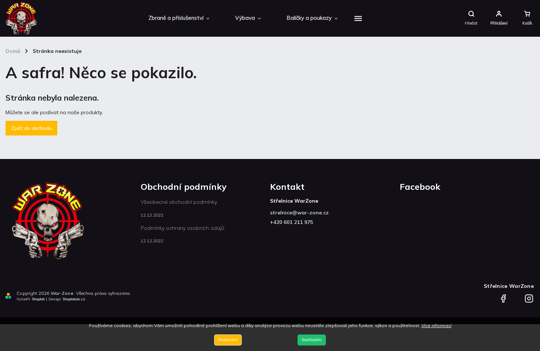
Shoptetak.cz (73, 299)
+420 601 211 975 (291, 222)
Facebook (503, 296)
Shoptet (38, 299)
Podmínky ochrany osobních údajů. (183, 228)
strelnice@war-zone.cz (299, 212)
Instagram (528, 296)
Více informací (436, 325)
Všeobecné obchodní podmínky (179, 202)
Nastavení (228, 340)
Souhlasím (312, 340)
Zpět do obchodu (31, 128)
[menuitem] (179, 18)
